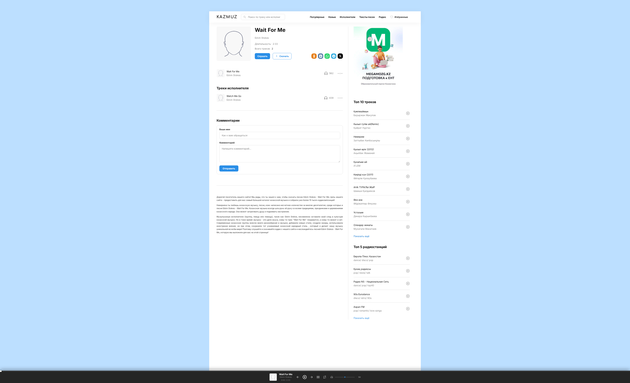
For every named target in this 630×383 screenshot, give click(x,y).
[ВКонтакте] (320, 56)
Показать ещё (361, 236)
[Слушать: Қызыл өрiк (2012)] (408, 151)
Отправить (229, 168)
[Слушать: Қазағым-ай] (408, 164)
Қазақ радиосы (362, 269)
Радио (382, 17)
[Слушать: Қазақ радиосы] (408, 271)
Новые (332, 17)
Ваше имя (224, 129)
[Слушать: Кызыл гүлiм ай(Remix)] (408, 126)
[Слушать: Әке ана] (408, 202)
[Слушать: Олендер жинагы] (408, 227)
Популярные (317, 17)
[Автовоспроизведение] (325, 377)
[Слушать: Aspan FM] (408, 309)
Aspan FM (359, 306)
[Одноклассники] (314, 56)
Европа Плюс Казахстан (367, 256)
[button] (331, 377)
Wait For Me (233, 71)
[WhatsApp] (327, 56)
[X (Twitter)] (340, 56)
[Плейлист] (318, 377)
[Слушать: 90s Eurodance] (408, 296)
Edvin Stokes (262, 37)
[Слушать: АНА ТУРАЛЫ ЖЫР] (408, 189)
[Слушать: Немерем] (408, 139)
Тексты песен (367, 17)
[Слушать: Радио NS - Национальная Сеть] (408, 283)
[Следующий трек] (311, 377)
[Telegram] (333, 56)
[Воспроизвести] (220, 73)
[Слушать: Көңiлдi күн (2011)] (408, 176)
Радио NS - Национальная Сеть (371, 281)
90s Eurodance (362, 294)
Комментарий (227, 142)
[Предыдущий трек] (298, 377)
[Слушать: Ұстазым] (408, 214)
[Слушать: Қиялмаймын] (408, 113)
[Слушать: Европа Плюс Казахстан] (408, 258)
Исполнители (347, 17)
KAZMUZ (227, 17)
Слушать (262, 56)
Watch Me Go (234, 96)
